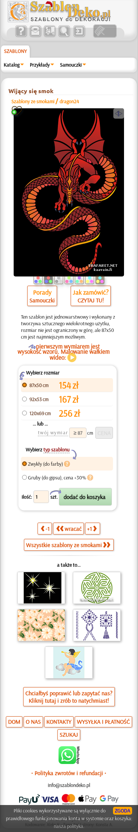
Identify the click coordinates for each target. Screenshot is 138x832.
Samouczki (71, 64)
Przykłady (40, 64)
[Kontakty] (35, 36)
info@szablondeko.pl (69, 785)
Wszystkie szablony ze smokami (64, 545)
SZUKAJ (69, 734)
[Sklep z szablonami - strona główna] (65, 20)
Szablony (15, 51)
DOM (14, 721)
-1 (48, 528)
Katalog (12, 64)
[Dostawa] (49, 36)
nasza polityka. (69, 826)
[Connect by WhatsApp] (69, 762)
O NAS (33, 721)
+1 (89, 528)
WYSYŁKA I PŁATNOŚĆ (103, 721)
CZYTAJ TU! (91, 300)
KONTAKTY (58, 721)
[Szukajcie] (64, 36)
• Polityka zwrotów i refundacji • (68, 773)
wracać (73, 528)
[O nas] (21, 36)
